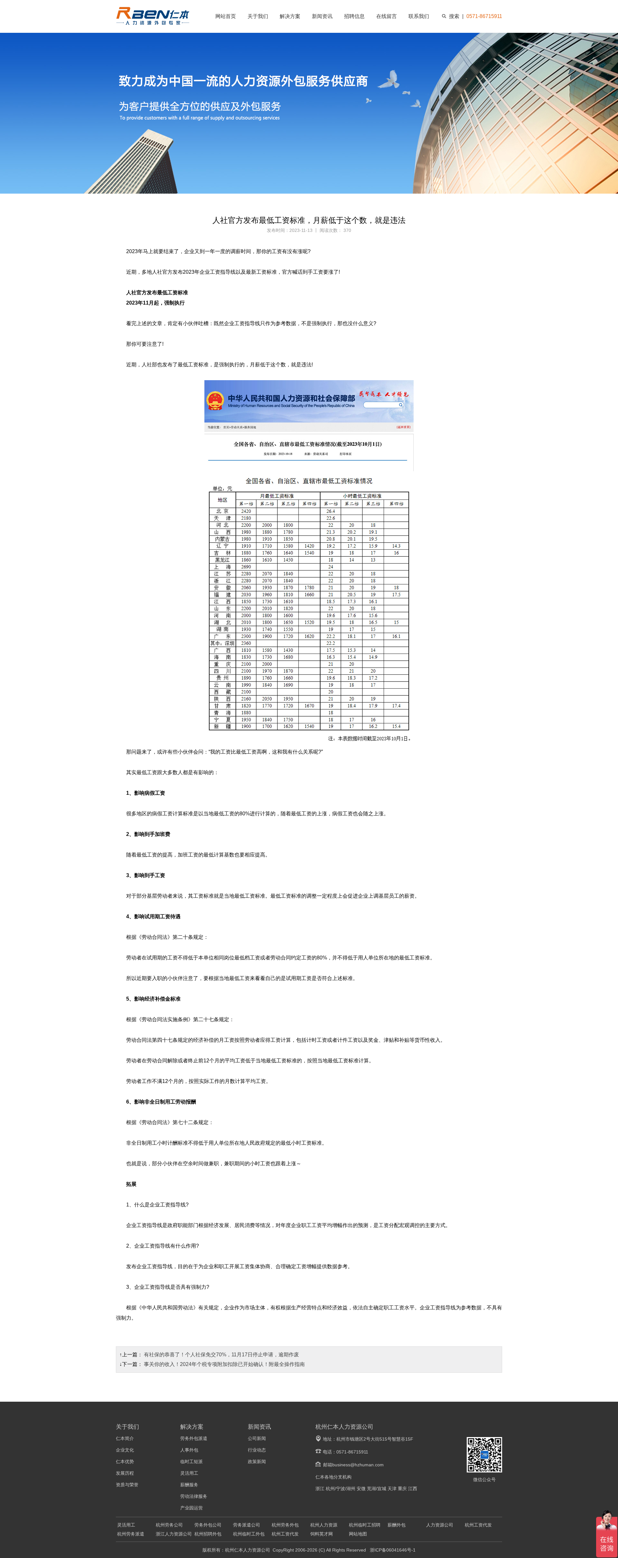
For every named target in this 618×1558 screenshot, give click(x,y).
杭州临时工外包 (249, 1533)
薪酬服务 (189, 1484)
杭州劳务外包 (285, 1524)
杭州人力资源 (323, 1524)
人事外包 (189, 1450)
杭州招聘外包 (207, 1533)
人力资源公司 (439, 1524)
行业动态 (257, 1450)
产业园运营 (191, 1507)
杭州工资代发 (478, 1524)
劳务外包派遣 (193, 1438)
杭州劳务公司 (169, 1524)
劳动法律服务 (193, 1496)
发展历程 (125, 1473)
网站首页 (225, 16)
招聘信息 (354, 16)
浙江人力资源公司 (174, 1533)
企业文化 (125, 1450)
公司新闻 (257, 1438)
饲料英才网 (321, 1533)
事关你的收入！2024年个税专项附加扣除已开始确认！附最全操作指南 (224, 1364)
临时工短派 (191, 1461)
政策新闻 (257, 1461)
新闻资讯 (322, 16)
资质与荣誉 (127, 1484)
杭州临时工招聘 (364, 1524)
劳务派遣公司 (246, 1524)
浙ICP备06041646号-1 (392, 1550)
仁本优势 (125, 1461)
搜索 (454, 16)
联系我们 (418, 16)
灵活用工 (189, 1473)
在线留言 (386, 16)
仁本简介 (125, 1438)
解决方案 (290, 16)
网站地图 (358, 1533)
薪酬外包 (397, 1524)
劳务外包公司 (207, 1524)
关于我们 (258, 16)
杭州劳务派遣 (130, 1533)
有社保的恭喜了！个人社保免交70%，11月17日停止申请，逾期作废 (221, 1354)
